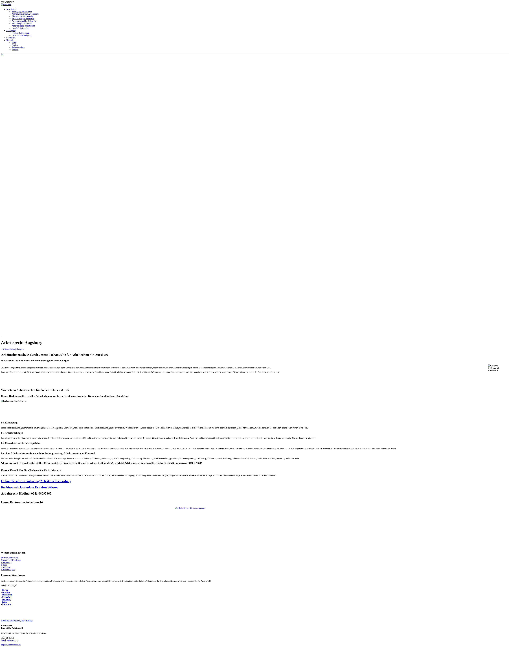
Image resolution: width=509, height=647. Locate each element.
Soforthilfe (10, 38)
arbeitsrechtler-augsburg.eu (12, 349)
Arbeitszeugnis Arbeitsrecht (23, 26)
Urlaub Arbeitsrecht (20, 28)
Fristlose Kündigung (20, 33)
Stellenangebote (18, 47)
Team (14, 42)
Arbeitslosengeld (8, 570)
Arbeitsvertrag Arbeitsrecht (23, 19)
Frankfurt (6, 597)
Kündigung (11, 30)
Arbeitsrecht (11, 9)
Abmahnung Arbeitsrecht (22, 16)
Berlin (5, 590)
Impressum (5, 645)
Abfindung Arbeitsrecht (21, 23)
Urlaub (4, 565)
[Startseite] (6, 4)
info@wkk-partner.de (10, 640)
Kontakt (15, 50)
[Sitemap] (28, 620)
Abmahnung (6, 562)
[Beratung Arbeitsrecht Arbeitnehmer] (254, 528)
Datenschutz (15, 645)
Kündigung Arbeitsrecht (22, 11)
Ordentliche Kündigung (22, 35)
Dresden (6, 592)
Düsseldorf (7, 595)
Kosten (15, 45)
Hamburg (6, 599)
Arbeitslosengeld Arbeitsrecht (24, 21)
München (6, 604)
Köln (4, 602)
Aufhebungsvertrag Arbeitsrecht (25, 14)
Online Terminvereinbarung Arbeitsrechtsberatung (36, 481)
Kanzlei (9, 40)
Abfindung (5, 567)
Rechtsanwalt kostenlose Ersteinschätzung (29, 487)
